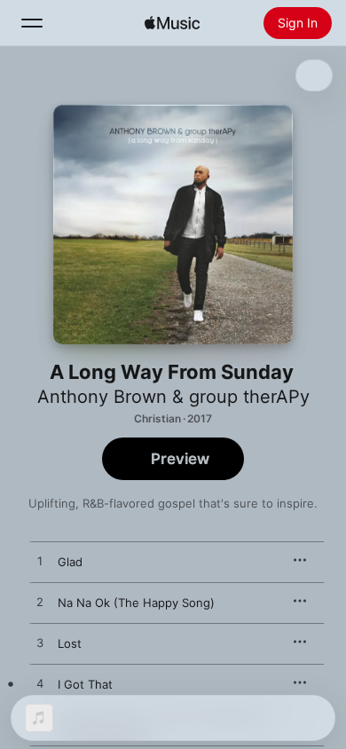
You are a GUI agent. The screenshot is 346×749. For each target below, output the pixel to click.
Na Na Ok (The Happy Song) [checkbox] (136, 602)
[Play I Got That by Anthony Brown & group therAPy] (40, 684)
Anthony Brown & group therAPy (173, 396)
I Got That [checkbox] (87, 684)
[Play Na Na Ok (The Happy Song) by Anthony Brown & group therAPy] (40, 603)
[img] (172, 23)
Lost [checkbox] (70, 643)
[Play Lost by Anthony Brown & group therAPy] (40, 643)
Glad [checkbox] (70, 562)
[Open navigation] (31, 23)
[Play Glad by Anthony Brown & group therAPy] (40, 562)
